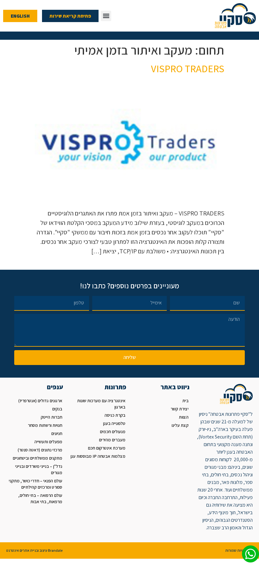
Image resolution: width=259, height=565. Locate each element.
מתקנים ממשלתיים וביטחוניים (37, 458)
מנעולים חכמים (112, 431)
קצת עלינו (180, 425)
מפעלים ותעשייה (48, 441)
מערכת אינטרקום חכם (106, 448)
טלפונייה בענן (114, 423)
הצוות (184, 417)
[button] (106, 16)
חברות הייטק (51, 417)
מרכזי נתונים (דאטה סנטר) (40, 450)
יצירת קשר (180, 409)
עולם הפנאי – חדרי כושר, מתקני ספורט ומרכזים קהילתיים (35, 484)
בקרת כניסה (115, 415)
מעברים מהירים (112, 440)
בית (185, 400)
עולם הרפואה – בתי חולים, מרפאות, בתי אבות (40, 498)
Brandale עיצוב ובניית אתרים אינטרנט (34, 550)
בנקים (57, 409)
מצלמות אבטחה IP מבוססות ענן (97, 456)
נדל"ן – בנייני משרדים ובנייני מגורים (38, 469)
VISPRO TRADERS (187, 68)
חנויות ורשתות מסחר (45, 425)
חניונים (56, 433)
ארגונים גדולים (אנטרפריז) (40, 400)
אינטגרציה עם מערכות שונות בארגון (101, 404)
